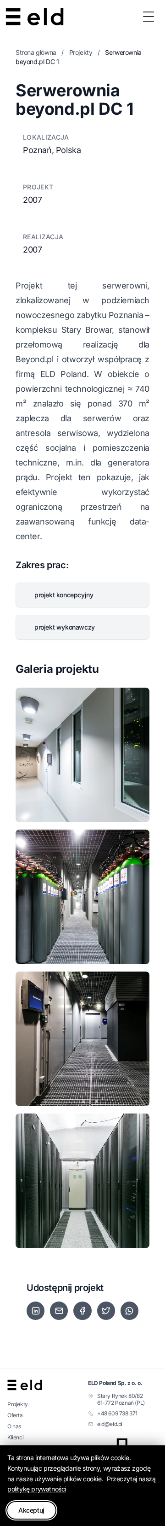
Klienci (15, 1437)
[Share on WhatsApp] (129, 1311)
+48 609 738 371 (117, 1413)
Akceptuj (31, 1510)
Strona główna (36, 52)
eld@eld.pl (109, 1423)
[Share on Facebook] (82, 1311)
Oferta (15, 1415)
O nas (14, 1426)
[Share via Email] (59, 1311)
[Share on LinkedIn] (35, 1311)
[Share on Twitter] (106, 1311)
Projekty (81, 52)
